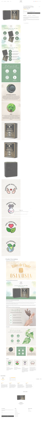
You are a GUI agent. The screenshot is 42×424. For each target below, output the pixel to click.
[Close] (30, 208)
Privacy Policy (23, 214)
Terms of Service (26, 214)
